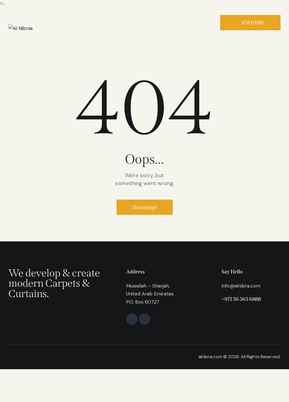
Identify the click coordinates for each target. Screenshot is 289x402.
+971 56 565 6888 (241, 299)
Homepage (144, 207)
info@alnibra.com (241, 286)
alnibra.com (210, 357)
